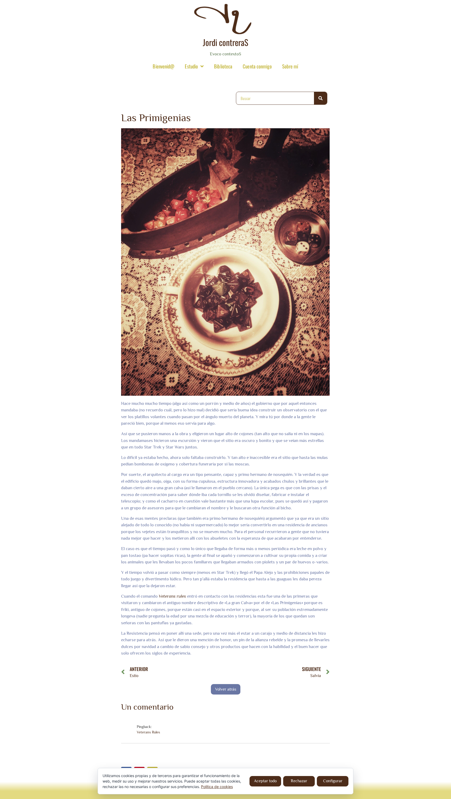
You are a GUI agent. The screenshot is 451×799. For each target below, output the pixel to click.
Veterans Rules (148, 732)
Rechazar (299, 781)
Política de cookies (217, 786)
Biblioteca (223, 66)
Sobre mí (290, 66)
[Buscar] (320, 98)
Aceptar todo (265, 781)
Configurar (332, 781)
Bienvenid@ (163, 66)
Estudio (191, 66)
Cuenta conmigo (257, 66)
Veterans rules (172, 596)
